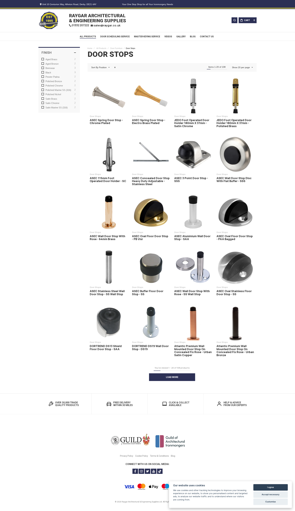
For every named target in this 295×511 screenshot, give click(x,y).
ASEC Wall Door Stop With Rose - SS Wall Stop (193, 267)
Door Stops (95, 116)
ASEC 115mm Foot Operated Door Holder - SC (108, 154)
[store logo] (48, 20)
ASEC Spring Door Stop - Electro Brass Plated (151, 96)
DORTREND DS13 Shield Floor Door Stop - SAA (108, 322)
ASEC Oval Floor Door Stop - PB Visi (151, 212)
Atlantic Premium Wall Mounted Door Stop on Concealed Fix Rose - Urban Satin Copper (193, 322)
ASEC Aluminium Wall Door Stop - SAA (193, 212)
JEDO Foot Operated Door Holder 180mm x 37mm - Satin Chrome (193, 96)
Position (103, 67)
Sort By (94, 67)
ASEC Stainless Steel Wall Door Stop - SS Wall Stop (108, 267)
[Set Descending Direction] (115, 67)
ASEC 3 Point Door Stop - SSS (193, 154)
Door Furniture (116, 48)
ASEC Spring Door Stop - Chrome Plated (108, 96)
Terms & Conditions (159, 456)
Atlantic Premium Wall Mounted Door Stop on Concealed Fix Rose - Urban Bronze (235, 322)
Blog (173, 456)
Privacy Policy (126, 456)
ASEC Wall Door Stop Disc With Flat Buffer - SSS (235, 154)
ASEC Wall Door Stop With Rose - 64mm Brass (108, 212)
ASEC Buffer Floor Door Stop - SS (151, 267)
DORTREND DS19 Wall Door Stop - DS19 (151, 322)
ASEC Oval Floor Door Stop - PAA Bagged (235, 212)
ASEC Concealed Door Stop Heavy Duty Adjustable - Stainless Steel (151, 154)
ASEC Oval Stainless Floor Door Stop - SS (235, 267)
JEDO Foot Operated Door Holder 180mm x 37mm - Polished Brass (235, 96)
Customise (270, 501)
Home (89, 48)
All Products (101, 48)
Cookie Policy (141, 456)
